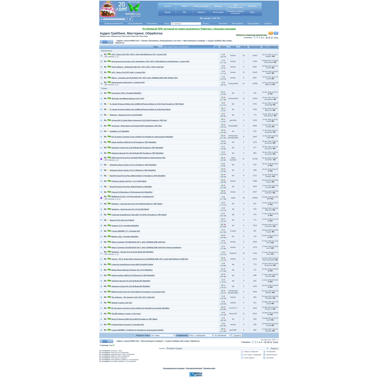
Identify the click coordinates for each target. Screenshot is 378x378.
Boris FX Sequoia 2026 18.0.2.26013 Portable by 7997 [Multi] (134, 319)
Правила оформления (113, 23)
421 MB (223, 143)
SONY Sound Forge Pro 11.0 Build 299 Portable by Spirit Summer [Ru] (138, 158)
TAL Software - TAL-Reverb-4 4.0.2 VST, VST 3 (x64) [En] (133, 297)
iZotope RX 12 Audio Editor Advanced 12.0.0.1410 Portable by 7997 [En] (139, 120)
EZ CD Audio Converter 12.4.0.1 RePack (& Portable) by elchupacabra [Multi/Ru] (142, 137)
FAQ (184, 12)
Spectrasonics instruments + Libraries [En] (128, 82)
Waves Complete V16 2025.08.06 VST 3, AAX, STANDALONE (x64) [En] (138, 242)
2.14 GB (223, 260)
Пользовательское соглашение (173, 368)
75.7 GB (223, 62)
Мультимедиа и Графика (194, 41)
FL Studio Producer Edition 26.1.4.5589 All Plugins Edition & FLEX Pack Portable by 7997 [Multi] (147, 104)
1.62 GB (223, 221)
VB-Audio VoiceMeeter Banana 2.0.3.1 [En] (127, 98)
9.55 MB (223, 298)
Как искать (223, 23)
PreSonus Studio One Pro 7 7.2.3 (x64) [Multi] (128, 181)
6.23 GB (223, 79)
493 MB (223, 320)
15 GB (223, 110)
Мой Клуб (252, 6)
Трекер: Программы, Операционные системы (161, 41)
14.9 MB (223, 132)
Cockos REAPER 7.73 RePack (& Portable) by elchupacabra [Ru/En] (137, 330)
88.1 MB (223, 216)
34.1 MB (223, 331)
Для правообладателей (194, 368)
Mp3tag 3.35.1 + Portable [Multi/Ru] (125, 236)
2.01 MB (223, 315)
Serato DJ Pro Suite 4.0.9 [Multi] (122, 220)
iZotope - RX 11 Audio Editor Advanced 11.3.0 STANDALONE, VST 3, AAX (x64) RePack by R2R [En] (149, 259)
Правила (201, 12)
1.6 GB (223, 121)
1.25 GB (223, 282)
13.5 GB (223, 105)
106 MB (223, 160)
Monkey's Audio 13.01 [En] (121, 303)
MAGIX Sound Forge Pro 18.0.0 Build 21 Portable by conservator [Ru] (138, 292)
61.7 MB (223, 199)
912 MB (223, 188)
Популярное (152, 23)
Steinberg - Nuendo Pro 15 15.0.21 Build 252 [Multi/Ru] (132, 252)
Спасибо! (268, 23)
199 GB (223, 57)
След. (276, 37)
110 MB (223, 94)
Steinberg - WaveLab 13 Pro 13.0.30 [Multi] (126, 115)
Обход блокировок (134, 23)
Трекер (184, 6)
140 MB (223, 171)
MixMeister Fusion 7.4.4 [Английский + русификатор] (132, 196)
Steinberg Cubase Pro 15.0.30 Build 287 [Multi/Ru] (130, 286)
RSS (235, 5)
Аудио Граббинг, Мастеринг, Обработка (131, 33)
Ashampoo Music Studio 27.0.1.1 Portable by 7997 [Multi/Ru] (133, 165)
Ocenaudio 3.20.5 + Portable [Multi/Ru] (126, 93)
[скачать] (127, 19)
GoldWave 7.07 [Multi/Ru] (119, 131)
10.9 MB (223, 237)
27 (272, 37)
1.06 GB (223, 154)
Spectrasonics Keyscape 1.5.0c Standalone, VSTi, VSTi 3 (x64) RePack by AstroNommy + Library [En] (150, 61)
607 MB (223, 276)
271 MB (223, 248)
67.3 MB (223, 271)
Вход (252, 12)
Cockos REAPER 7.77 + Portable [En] (125, 231)
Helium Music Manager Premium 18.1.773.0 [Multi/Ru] (132, 270)
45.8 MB (223, 309)
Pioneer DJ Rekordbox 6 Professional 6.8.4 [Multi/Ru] (132, 192)
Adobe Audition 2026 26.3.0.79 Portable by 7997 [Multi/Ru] (133, 142)
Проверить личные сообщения (235, 12)
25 (267, 37)
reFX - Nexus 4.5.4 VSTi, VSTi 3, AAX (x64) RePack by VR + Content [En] (139, 54)
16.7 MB (223, 100)
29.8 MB (223, 326)
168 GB (223, 85)
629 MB (223, 193)
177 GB (223, 73)
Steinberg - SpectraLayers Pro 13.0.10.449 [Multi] (130, 209)
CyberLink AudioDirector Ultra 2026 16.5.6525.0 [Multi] (132, 264)
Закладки (218, 6)
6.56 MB (223, 304)
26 (269, 37)
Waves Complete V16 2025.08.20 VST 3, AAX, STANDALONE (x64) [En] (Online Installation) (146, 247)
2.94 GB (223, 254)
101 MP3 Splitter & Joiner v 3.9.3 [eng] (126, 314)
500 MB (223, 116)
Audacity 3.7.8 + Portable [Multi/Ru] (125, 226)
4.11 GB (223, 210)
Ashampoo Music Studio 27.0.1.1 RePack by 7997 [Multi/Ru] (133, 170)
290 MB (223, 182)
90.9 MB (223, 227)
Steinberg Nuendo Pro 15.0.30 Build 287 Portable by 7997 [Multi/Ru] (137, 153)
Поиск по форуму (201, 6)
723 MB (223, 149)
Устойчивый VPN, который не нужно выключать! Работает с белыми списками (189, 29)
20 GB (223, 68)
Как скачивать (237, 23)
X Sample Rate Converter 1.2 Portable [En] (127, 324)
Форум (167, 12)
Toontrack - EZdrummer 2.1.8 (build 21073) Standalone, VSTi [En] (136, 126)
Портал (167, 6)
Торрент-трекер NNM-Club (127, 41)
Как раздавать (254, 23)
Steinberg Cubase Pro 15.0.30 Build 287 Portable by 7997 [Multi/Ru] (137, 148)
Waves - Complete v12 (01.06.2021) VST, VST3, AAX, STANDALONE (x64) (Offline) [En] (144, 78)
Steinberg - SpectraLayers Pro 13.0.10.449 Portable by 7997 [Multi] (136, 204)
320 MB (223, 177)
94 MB (223, 166)
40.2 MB (223, 138)
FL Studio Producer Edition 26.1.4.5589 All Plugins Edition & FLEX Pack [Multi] (140, 109)
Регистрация (218, 12)
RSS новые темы (235, 7)
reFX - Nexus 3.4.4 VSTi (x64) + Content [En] (128, 72)
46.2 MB (223, 232)
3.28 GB (223, 127)
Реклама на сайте (209, 368)
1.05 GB (223, 293)
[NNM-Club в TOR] (195, 376)
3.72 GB (223, 205)
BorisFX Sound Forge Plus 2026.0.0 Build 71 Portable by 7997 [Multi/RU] (137, 176)
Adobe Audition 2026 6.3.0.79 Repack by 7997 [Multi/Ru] (133, 275)
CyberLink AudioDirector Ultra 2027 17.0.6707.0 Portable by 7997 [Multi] (139, 215)
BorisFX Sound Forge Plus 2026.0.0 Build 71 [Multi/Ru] (131, 187)
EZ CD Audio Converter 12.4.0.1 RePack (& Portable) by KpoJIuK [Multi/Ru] (140, 308)
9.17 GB (223, 243)
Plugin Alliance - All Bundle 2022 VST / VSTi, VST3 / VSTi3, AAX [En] (137, 67)
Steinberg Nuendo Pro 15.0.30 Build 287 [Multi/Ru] (130, 281)
